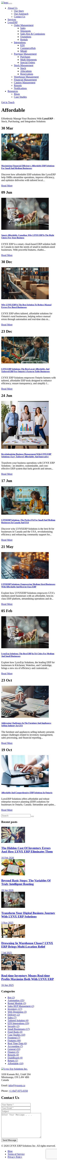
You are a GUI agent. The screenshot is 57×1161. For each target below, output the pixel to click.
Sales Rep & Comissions (32, 33)
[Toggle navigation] (11, 3)
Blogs (17, 94)
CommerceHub (28, 48)
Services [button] (12, 19)
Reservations (26, 74)
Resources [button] (13, 91)
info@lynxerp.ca (16, 1085)
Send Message (9, 1140)
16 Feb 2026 (7, 857)
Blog (10, 1151)
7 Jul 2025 (6, 952)
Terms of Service (16, 1154)
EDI (22, 45)
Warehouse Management (26, 76)
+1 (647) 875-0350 (18, 1091)
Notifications (20, 88)
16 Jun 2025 (7, 985)
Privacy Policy (15, 1157)
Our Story (19, 11)
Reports (18, 85)
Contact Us (19, 16)
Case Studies (20, 97)
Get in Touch (7, 102)
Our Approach (21, 13)
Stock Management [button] (23, 65)
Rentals (24, 39)
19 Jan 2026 (7, 890)
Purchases (25, 56)
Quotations (25, 36)
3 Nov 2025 (7, 922)
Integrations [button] (20, 42)
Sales (22, 28)
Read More (7, 185)
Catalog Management (24, 82)
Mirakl (23, 51)
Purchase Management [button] (25, 54)
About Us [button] (12, 8)
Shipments (25, 31)
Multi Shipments (28, 59)
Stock (23, 68)
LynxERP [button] (13, 22)
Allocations (26, 71)
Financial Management (25, 79)
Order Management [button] (23, 25)
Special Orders (27, 62)
